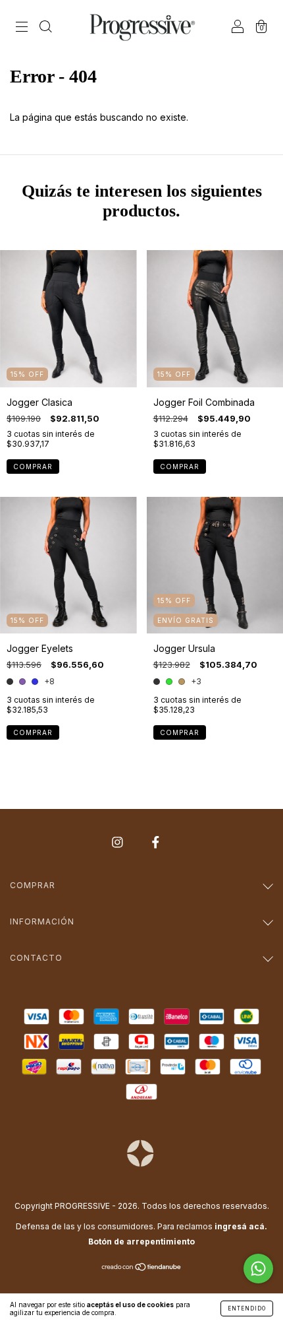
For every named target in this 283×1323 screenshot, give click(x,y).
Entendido (247, 1308)
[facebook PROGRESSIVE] (155, 842)
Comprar (33, 466)
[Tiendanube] (142, 1268)
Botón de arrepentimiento (141, 1241)
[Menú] (21, 27)
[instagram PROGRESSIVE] (119, 842)
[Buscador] (45, 27)
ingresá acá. (241, 1226)
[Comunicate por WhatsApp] (258, 1268)
